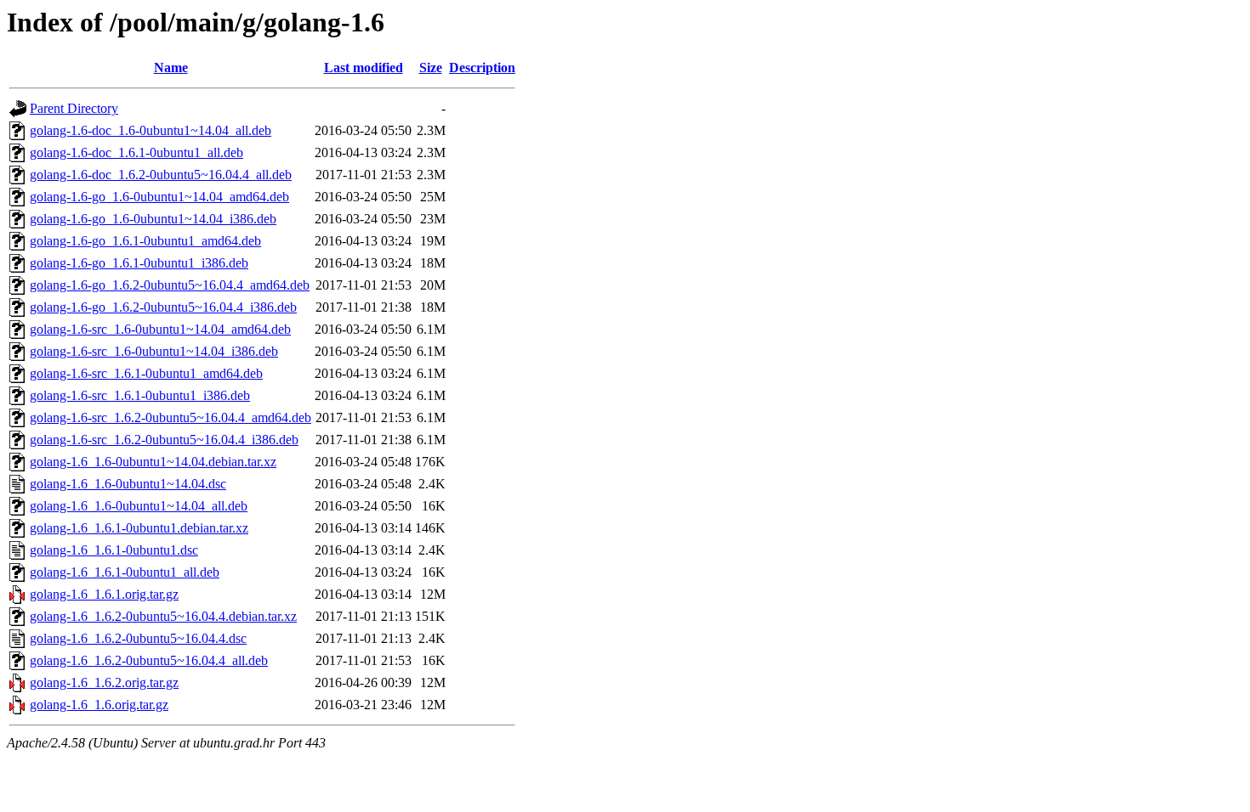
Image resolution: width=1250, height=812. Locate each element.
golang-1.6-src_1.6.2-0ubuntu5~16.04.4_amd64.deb (170, 417)
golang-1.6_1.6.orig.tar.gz (99, 704)
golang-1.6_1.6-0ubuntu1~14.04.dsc (128, 483)
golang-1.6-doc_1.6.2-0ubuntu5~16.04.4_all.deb (161, 174)
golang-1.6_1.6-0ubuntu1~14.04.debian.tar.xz (153, 461)
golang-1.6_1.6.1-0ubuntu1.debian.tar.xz (139, 528)
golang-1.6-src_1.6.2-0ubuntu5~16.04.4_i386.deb (164, 439)
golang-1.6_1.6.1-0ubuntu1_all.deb (124, 572)
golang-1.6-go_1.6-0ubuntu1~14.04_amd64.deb (159, 196)
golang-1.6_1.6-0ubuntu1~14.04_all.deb (138, 506)
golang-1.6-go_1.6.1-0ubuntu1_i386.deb (139, 263)
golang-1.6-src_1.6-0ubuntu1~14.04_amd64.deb (160, 329)
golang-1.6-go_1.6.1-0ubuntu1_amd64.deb (145, 241)
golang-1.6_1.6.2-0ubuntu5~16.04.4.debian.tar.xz (163, 616)
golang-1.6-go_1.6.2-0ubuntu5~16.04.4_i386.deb (163, 307)
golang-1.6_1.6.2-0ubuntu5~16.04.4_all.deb (149, 660)
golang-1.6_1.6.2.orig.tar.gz (104, 682)
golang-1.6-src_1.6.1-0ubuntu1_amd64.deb (146, 373)
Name (171, 67)
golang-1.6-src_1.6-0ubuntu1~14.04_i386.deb (154, 351)
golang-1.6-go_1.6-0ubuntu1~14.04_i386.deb (153, 218)
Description (482, 67)
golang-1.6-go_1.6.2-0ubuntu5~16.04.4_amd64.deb (170, 285)
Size (430, 67)
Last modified (363, 67)
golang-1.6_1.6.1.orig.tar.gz (104, 594)
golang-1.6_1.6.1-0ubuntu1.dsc (114, 550)
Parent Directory (74, 108)
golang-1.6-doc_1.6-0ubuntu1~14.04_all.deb (150, 130)
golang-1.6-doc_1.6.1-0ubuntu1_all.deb (136, 152)
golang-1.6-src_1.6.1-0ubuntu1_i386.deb (140, 395)
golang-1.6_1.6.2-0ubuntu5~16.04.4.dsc (138, 638)
